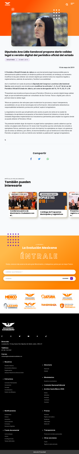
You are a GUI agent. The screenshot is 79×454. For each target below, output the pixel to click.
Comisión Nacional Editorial (54, 385)
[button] (76, 204)
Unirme (65, 278)
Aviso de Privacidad (39, 452)
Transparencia (49, 430)
